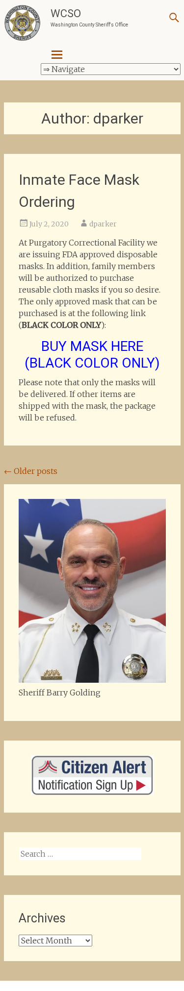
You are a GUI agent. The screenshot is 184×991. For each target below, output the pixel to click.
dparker (103, 224)
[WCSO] (22, 23)
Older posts (30, 471)
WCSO (66, 13)
